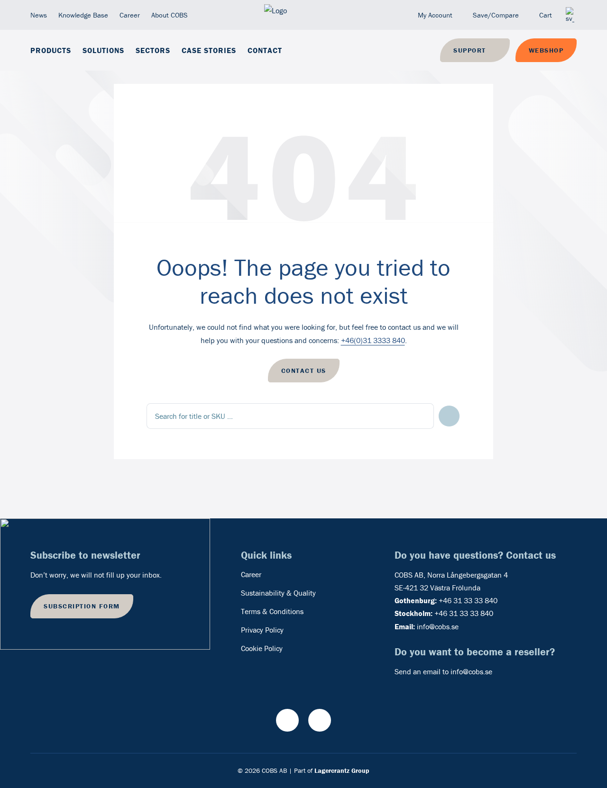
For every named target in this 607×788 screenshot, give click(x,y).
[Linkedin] (319, 720)
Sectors (153, 50)
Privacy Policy (262, 629)
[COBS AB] (303, 15)
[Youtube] (287, 720)
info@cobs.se (438, 626)
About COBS (169, 14)
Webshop (546, 50)
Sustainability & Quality (278, 593)
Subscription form (82, 606)
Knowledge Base (83, 14)
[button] (449, 416)
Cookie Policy (262, 648)
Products (50, 50)
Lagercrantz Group (341, 770)
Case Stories (209, 50)
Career (130, 14)
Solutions (103, 50)
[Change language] (570, 15)
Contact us (303, 370)
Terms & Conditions (272, 611)
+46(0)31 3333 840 (373, 340)
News (38, 14)
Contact (265, 50)
